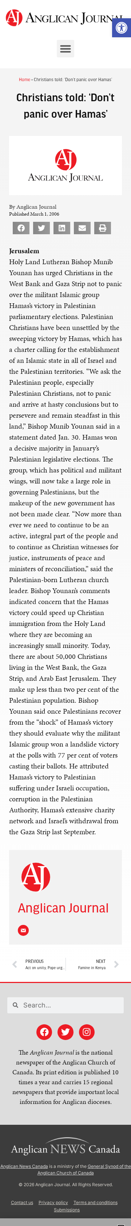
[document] (65, 613)
